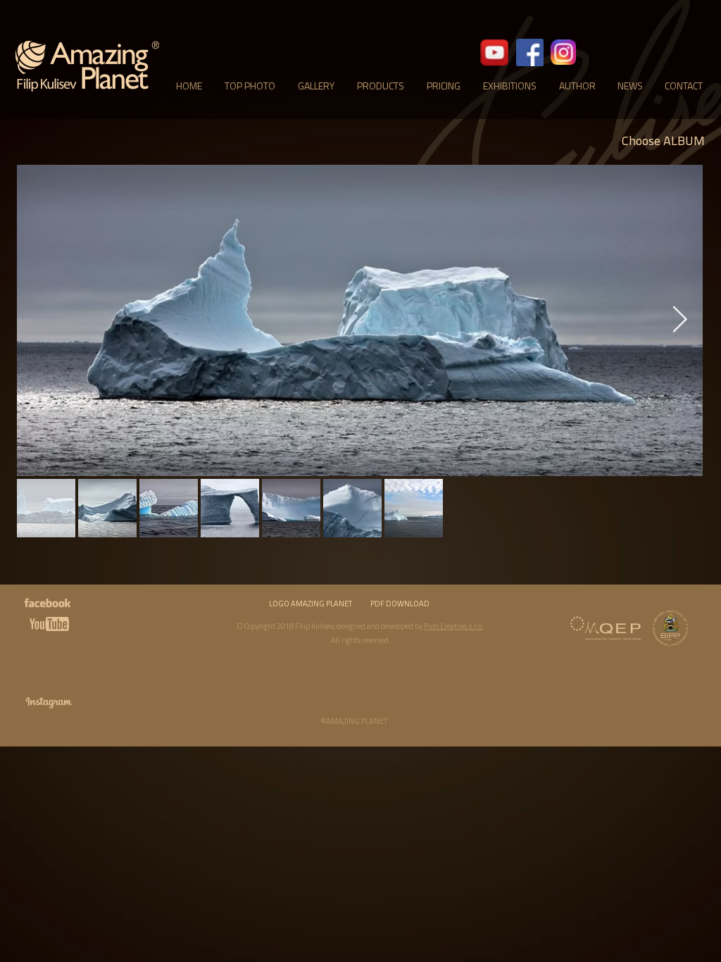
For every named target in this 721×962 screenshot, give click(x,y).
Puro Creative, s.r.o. (454, 626)
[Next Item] (679, 320)
